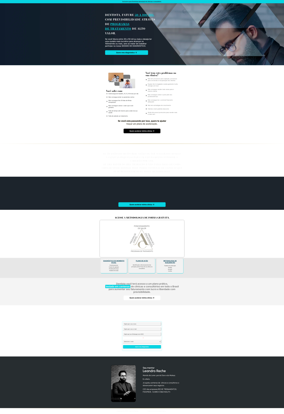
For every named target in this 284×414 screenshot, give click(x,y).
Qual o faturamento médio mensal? (133, 338)
